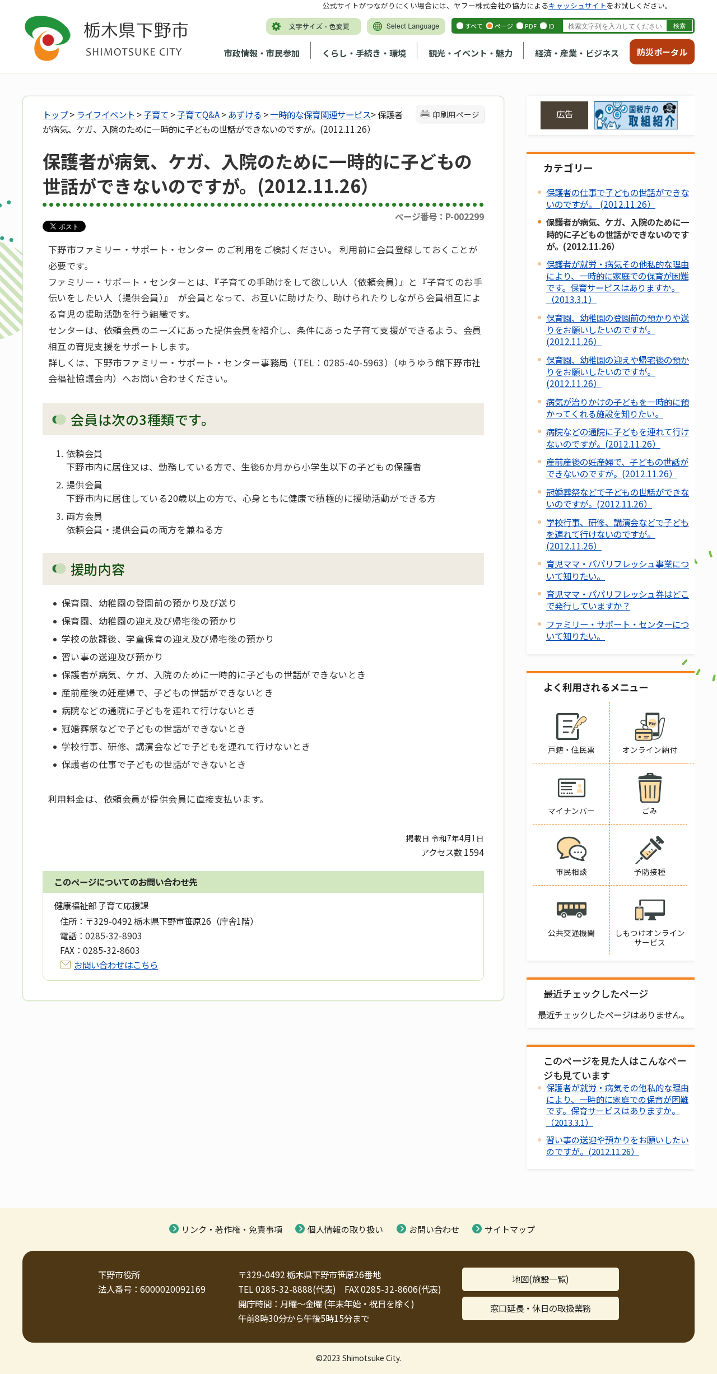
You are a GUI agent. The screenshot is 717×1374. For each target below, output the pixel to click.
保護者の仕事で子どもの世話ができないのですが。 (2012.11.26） (617, 198)
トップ (55, 114)
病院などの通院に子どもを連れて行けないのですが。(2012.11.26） (617, 437)
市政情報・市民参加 (262, 53)
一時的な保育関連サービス (320, 114)
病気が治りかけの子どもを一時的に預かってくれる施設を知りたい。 (617, 407)
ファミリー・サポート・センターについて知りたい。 (617, 630)
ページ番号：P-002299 (439, 216)
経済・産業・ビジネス (577, 53)
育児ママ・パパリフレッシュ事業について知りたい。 (617, 569)
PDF (531, 25)
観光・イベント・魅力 (471, 53)
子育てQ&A (198, 114)
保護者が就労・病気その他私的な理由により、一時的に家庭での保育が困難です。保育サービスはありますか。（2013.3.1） (617, 281)
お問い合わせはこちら (116, 964)
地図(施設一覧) (540, 1279)
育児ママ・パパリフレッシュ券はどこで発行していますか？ (617, 600)
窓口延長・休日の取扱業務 (540, 1308)
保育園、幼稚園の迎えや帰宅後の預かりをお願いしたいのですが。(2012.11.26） (617, 371)
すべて (474, 25)
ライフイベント (105, 114)
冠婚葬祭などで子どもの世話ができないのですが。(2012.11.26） (617, 498)
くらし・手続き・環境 (364, 53)
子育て (156, 114)
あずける (245, 114)
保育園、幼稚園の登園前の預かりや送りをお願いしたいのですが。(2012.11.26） (617, 329)
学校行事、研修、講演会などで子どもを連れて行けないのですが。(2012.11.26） (617, 534)
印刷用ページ (455, 114)
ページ (504, 25)
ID (551, 25)
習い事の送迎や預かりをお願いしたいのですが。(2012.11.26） (617, 1145)
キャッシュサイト (577, 5)
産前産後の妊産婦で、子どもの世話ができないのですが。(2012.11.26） (617, 467)
